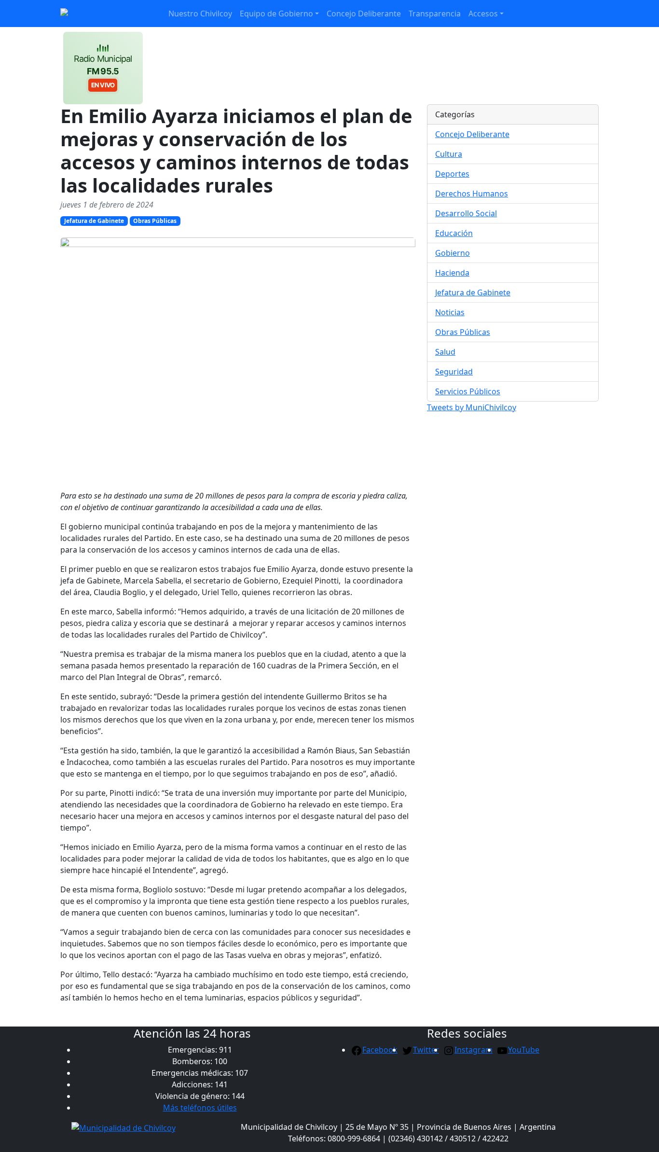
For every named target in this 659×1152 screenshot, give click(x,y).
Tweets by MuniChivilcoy (471, 407)
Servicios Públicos (467, 391)
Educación (454, 233)
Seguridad (454, 371)
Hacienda (452, 272)
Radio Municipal (103, 71)
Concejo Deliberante (472, 134)
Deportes (452, 173)
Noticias (450, 312)
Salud (445, 352)
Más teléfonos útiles (200, 1107)
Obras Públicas (155, 221)
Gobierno (452, 253)
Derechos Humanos (471, 193)
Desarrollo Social (466, 213)
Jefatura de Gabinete (94, 221)
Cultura (448, 154)
